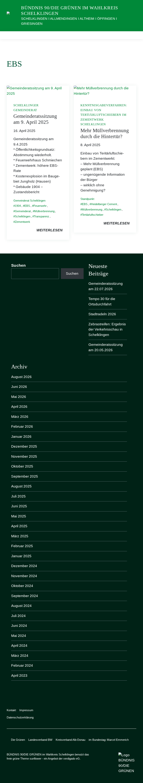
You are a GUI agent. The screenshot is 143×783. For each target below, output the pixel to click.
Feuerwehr (40, 205)
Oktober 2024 (22, 586)
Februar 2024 (22, 665)
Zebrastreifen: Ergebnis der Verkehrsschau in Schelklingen (107, 329)
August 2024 (21, 606)
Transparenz (41, 216)
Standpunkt (87, 198)
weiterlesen (49, 230)
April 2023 (19, 675)
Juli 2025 (18, 496)
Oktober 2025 (22, 466)
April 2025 (19, 526)
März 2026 (19, 417)
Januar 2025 (21, 556)
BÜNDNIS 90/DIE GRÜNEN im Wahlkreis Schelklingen (69, 10)
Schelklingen (22, 216)
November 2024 (24, 576)
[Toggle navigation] (132, 35)
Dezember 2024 (24, 566)
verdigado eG (71, 758)
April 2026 (19, 407)
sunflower (35, 758)
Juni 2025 (19, 506)
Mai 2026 (18, 397)
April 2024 (19, 646)
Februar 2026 (22, 426)
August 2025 (21, 486)
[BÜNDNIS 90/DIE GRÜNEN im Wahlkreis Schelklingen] (12, 15)
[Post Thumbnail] (38, 91)
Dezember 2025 (24, 446)
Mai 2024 (18, 636)
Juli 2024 (18, 616)
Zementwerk (22, 221)
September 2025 (24, 476)
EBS (27, 205)
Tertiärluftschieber (92, 214)
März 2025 (19, 536)
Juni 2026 (19, 387)
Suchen (18, 265)
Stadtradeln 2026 (102, 314)
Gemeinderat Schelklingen (29, 200)
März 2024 (19, 656)
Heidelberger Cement (104, 204)
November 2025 (24, 456)
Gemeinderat (23, 211)
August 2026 (21, 377)
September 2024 (24, 596)
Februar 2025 (22, 546)
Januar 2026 (21, 436)
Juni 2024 (19, 626)
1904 (18, 205)
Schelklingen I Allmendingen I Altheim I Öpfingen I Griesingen (69, 21)
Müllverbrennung (44, 211)
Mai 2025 (18, 516)
